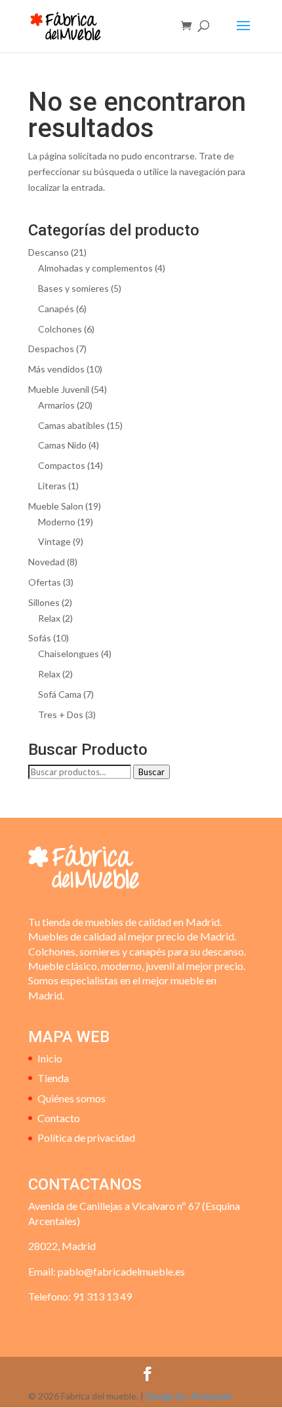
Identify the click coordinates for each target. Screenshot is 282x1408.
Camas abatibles (71, 425)
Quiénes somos (71, 1098)
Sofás (39, 637)
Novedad (46, 561)
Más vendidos (56, 368)
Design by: (168, 1395)
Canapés (56, 308)
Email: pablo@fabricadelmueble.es (106, 1271)
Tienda (53, 1078)
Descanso (48, 252)
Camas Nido (62, 445)
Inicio (49, 1058)
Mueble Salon (55, 506)
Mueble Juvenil (58, 389)
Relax (49, 618)
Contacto (58, 1118)
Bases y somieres (73, 288)
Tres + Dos (60, 714)
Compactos (61, 465)
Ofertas (44, 582)
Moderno (56, 521)
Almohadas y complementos (95, 267)
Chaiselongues (68, 653)
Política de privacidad (86, 1137)
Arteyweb (211, 1395)
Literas (52, 485)
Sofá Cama (59, 694)
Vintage (54, 541)
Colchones (60, 328)
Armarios (56, 405)
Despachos (51, 348)
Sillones (44, 602)
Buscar (151, 772)
